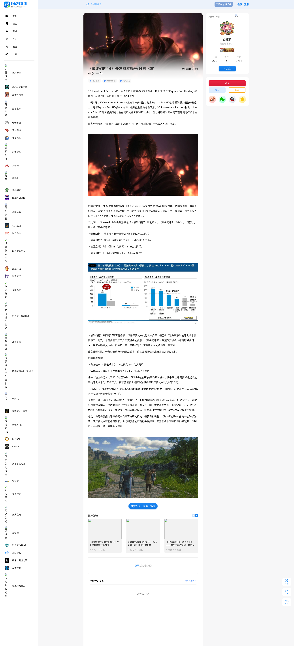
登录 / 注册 (243, 4)
